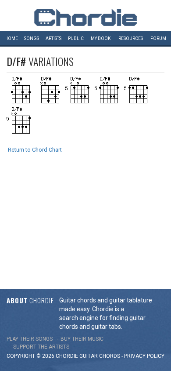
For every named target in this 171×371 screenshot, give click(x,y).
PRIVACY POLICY (144, 356)
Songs (31, 38)
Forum (158, 38)
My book (100, 38)
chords (109, 356)
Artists (53, 38)
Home (11, 38)
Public (76, 38)
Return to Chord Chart (35, 149)
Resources (130, 38)
